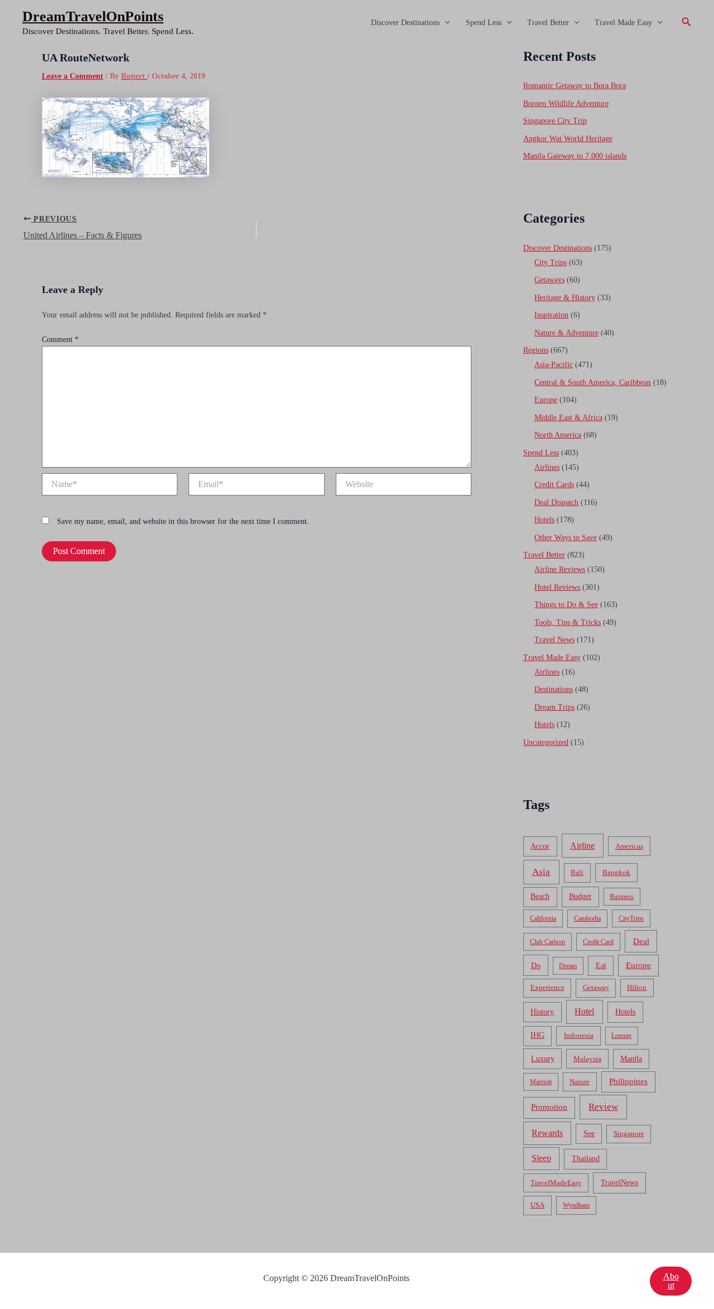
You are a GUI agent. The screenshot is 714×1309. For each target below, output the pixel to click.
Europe (545, 400)
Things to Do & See (566, 604)
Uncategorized (545, 742)
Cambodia (587, 918)
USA (537, 1205)
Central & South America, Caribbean (592, 382)
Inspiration (551, 315)
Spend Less (483, 22)
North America (557, 435)
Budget (580, 896)
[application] (445, 23)
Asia (541, 872)
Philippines (628, 1081)
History (542, 1012)
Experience (547, 988)
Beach (539, 896)
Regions (535, 350)
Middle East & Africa (568, 417)
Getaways (549, 280)
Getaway (596, 988)
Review (603, 1106)
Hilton (637, 988)
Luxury (542, 1058)
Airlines (546, 467)
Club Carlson (547, 942)
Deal (641, 941)
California (543, 918)
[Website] (403, 486)
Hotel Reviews (557, 587)
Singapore (629, 1134)
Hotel (584, 1011)
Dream (568, 966)
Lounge (621, 1036)
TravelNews (619, 1182)
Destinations (553, 689)
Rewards (547, 1133)
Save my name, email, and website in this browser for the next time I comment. (183, 521)
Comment (60, 339)
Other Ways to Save (565, 537)
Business (622, 897)
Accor (539, 846)
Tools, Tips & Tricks (567, 622)
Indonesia (579, 1035)
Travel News (554, 640)
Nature (580, 1081)
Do (536, 965)
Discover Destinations (405, 22)
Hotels (544, 520)
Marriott (541, 1082)
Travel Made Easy (623, 22)
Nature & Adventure (566, 333)
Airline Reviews (559, 569)
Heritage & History (564, 297)
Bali (577, 872)
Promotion (549, 1107)
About (671, 1281)
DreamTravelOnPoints (92, 16)
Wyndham (576, 1205)
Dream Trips (554, 707)
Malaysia (587, 1059)
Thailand (586, 1158)
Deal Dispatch (556, 502)
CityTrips (631, 918)
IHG (537, 1035)
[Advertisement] (357, 129)
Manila (631, 1059)
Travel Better (548, 22)
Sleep (541, 1158)
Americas (629, 846)
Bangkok (616, 872)
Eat (601, 965)
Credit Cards (554, 484)
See (589, 1133)
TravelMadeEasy (556, 1183)
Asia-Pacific (553, 364)
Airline (582, 845)
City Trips (550, 262)
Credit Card (598, 942)
